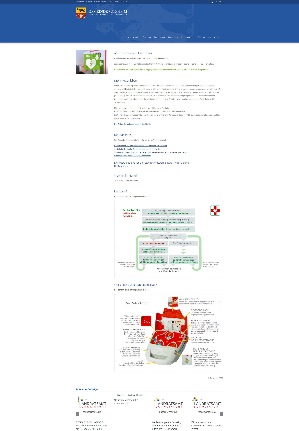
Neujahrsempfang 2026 (126, 400)
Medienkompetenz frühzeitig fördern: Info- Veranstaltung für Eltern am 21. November (168, 425)
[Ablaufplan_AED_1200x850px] (168, 202)
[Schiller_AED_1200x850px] (168, 295)
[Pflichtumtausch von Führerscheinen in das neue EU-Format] (206, 395)
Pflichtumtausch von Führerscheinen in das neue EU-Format (206, 425)
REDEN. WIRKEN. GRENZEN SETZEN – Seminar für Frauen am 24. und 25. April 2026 (91, 425)
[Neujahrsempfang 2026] (130, 395)
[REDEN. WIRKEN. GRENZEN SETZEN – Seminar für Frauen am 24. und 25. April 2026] (92, 395)
